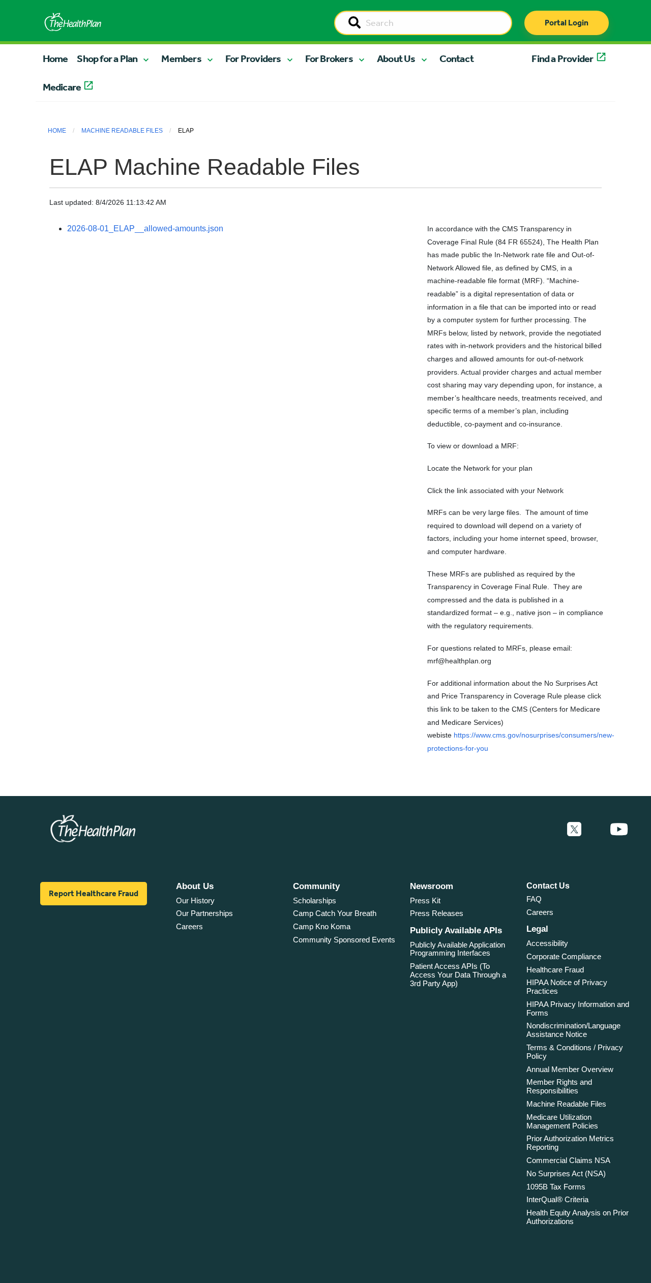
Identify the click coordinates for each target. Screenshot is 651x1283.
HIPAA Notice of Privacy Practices (566, 986)
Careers (189, 926)
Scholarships (314, 900)
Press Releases (436, 913)
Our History (195, 900)
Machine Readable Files (122, 130)
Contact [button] (456, 58)
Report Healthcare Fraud (93, 893)
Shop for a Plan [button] (107, 58)
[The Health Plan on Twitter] (574, 829)
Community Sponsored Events (344, 939)
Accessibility (547, 943)
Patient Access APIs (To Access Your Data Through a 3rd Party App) (458, 974)
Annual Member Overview (569, 1069)
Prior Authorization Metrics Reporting (570, 1142)
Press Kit (425, 900)
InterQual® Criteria (557, 1199)
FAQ (534, 899)
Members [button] (181, 58)
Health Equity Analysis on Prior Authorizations (577, 1217)
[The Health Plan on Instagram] (595, 829)
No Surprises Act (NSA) (566, 1173)
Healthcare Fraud (555, 969)
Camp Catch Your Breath (334, 913)
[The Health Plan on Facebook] (547, 829)
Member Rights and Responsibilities (559, 1086)
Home (55, 58)
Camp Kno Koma (321, 926)
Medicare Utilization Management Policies (562, 1121)
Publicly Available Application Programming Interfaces (457, 949)
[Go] (354, 23)
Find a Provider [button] (562, 58)
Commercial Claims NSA (568, 1160)
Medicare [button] (62, 87)
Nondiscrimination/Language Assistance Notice (573, 1029)
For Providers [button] (253, 58)
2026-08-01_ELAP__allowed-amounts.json (145, 228)
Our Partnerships (204, 913)
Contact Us (548, 885)
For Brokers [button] (329, 58)
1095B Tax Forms (555, 1186)
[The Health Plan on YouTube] (619, 829)
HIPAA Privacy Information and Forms (577, 1008)
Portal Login (566, 22)
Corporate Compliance (563, 956)
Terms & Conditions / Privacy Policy (574, 1051)
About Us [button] (396, 58)
